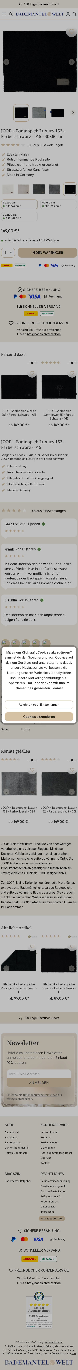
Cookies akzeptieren (39, 717)
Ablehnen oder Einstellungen (39, 704)
